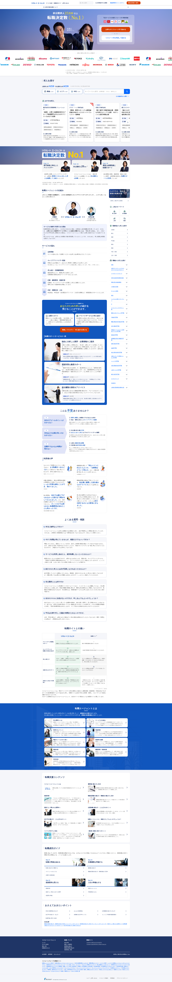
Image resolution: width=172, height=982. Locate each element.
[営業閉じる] (126, 265)
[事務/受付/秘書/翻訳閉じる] (126, 282)
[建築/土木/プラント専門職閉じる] (126, 313)
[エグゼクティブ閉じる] (126, 379)
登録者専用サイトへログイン (117, 2)
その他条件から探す (121, 96)
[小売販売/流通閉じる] (126, 287)
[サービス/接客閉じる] (126, 291)
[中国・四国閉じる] (127, 252)
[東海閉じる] (127, 244)
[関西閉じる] (127, 248)
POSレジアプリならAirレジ (106, 969)
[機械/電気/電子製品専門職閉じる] (126, 322)
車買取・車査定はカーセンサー (55, 969)
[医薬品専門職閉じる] (126, 335)
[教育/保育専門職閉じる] (126, 374)
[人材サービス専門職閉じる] (126, 370)
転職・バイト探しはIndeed (69, 966)
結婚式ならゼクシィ (115, 968)
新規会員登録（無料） (133, 2)
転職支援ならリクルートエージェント (64, 963)
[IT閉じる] (126, 304)
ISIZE (62, 971)
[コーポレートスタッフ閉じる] (126, 273)
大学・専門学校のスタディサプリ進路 (73, 969)
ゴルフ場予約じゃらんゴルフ (56, 968)
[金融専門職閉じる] (126, 348)
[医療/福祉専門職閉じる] (126, 344)
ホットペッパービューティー (84, 968)
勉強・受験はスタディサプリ (91, 969)
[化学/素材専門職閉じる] (126, 326)
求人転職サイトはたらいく (103, 964)
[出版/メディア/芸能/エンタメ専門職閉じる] (126, 357)
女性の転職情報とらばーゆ (81, 963)
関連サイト (67, 971)
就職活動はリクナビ (94, 963)
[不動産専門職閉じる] (126, 317)
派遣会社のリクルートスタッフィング (55, 964)
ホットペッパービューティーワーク (100, 968)
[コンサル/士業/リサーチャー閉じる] (126, 300)
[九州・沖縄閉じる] (127, 255)
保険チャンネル (117, 969)
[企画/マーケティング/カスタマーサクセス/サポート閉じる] (126, 269)
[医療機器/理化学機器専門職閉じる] (126, 339)
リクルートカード (55, 971)
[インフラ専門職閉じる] (126, 361)
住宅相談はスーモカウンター (108, 966)
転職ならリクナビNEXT (48, 963)
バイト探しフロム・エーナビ (73, 964)
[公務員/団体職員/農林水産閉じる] (126, 387)
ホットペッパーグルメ (69, 968)
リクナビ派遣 (103, 963)
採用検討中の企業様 (102, 2)
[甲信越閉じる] (127, 241)
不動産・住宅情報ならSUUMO (85, 966)
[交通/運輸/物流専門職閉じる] (126, 365)
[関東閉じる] (127, 237)
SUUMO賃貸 (97, 966)
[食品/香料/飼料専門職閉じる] (126, 352)
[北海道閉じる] (127, 230)
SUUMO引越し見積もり (122, 966)
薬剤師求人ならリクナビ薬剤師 (54, 966)
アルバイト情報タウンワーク (89, 964)
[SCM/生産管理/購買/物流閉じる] (126, 278)
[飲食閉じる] (126, 295)
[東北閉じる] (127, 233)
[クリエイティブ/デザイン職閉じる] (126, 308)
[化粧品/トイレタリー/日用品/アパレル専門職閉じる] (126, 330)
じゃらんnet (45, 968)
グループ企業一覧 (75, 971)
